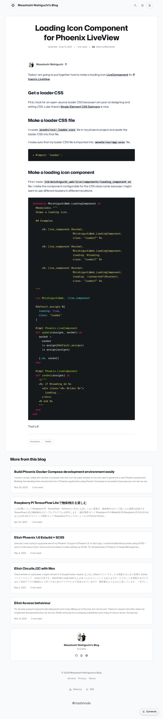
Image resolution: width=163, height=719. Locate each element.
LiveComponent (117, 74)
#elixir (48, 442)
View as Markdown (105, 47)
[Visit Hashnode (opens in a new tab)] (81, 703)
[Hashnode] (86, 656)
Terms (92, 678)
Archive (72, 678)
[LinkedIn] (65, 64)
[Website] (81, 656)
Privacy (82, 678)
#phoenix (35, 442)
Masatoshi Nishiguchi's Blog (38, 5)
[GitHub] (76, 656)
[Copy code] (131, 152)
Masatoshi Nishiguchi (49, 64)
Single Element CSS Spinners (80, 106)
